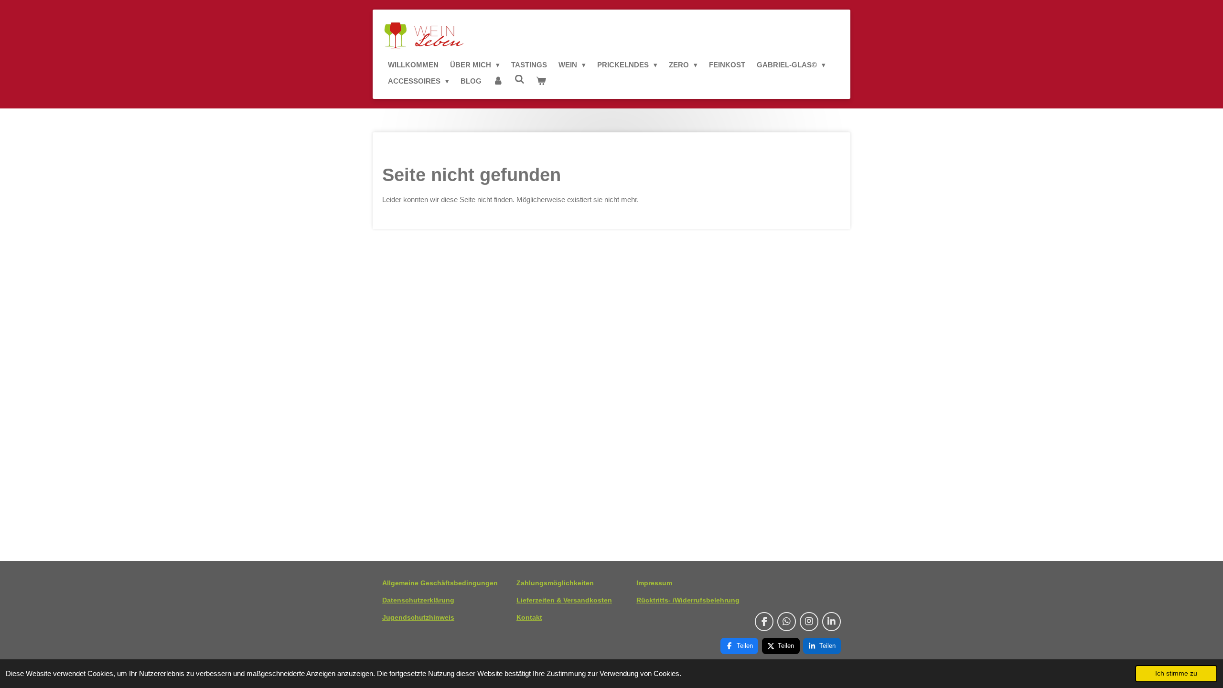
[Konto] (498, 81)
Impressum (654, 583)
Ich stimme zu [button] (1176, 673)
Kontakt (529, 617)
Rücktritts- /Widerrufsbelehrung (688, 600)
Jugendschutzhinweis (418, 617)
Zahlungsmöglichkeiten (555, 583)
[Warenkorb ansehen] (541, 81)
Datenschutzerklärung (418, 600)
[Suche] (519, 79)
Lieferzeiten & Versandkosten (564, 600)
